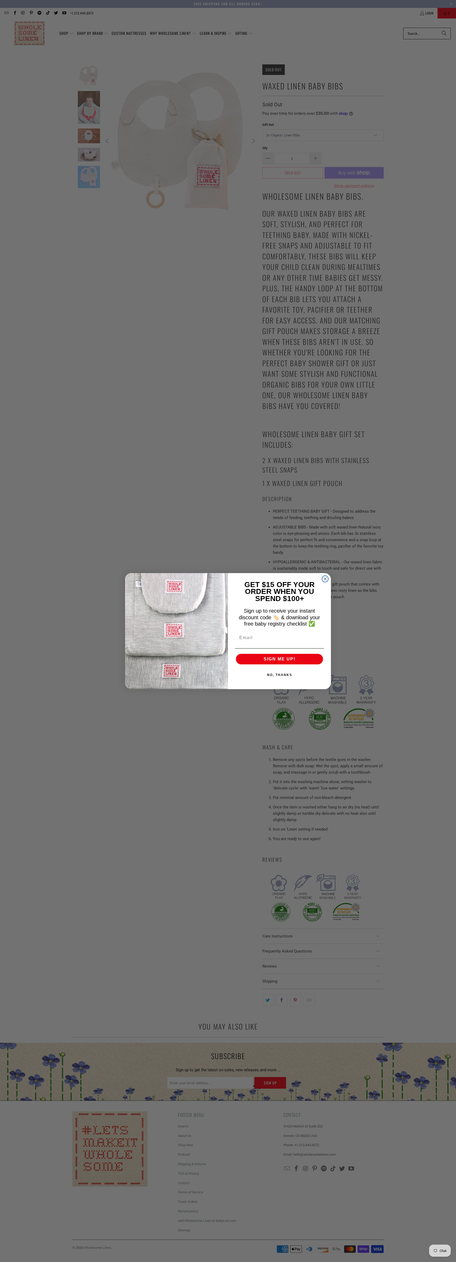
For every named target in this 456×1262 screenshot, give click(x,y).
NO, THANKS (279, 675)
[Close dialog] (325, 579)
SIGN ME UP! (280, 659)
